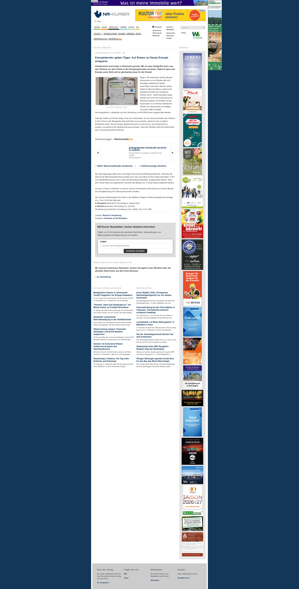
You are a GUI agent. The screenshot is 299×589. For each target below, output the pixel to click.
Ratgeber (121, 33)
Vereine (123, 27)
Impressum (170, 36)
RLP (137, 27)
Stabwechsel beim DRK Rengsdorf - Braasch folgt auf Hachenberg (153, 347)
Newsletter (156, 36)
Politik (104, 27)
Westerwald (100, 38)
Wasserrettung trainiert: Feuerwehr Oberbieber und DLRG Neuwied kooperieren (109, 332)
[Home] (95, 21)
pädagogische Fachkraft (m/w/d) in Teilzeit (147, 149)
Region (97, 27)
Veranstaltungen (110, 33)
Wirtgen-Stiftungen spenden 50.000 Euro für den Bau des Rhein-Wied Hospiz (155, 359)
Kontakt (169, 38)
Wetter (138, 33)
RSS (125, 574)
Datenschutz (170, 33)
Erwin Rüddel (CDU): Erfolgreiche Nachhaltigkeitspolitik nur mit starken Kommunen (153, 295)
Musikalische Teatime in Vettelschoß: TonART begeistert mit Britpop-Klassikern (112, 293)
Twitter (126, 578)
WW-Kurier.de (157, 33)
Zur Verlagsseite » (103, 582)
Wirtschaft (114, 27)
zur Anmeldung (104, 276)
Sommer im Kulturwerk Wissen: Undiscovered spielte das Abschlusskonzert (108, 346)
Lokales (97, 33)
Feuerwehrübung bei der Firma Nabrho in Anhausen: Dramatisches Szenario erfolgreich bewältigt (155, 310)
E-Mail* (103, 242)
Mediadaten (170, 29)
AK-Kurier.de (157, 30)
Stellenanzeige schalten (153, 165)
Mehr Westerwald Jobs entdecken (115, 165)
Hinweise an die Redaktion (116, 218)
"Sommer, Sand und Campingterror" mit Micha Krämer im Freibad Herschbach (112, 306)
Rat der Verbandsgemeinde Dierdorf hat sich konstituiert (154, 335)
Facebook (158, 27)
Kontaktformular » (184, 578)
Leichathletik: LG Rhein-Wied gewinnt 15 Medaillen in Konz (155, 323)
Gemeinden (130, 33)
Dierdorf (106, 47)
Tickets (183, 33)
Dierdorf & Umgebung (112, 215)
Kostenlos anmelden (135, 251)
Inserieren (169, 27)
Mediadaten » (155, 580)
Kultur (131, 27)
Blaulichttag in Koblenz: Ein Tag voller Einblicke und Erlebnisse (111, 359)
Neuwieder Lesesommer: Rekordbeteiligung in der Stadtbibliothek (112, 318)
